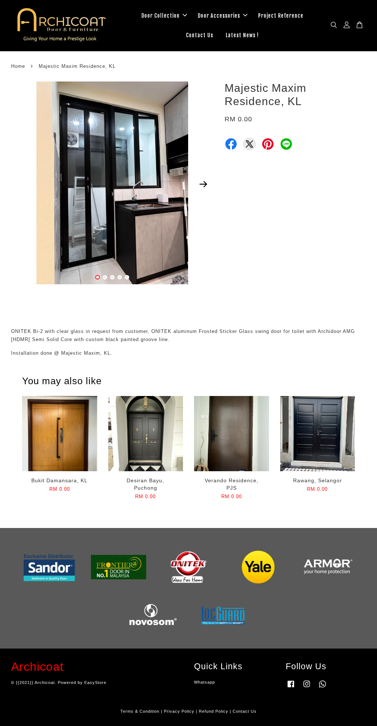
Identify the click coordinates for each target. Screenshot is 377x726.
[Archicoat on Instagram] (307, 687)
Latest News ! (242, 35)
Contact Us (199, 35)
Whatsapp (204, 682)
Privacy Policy (179, 711)
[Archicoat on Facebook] (291, 687)
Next (203, 184)
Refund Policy (213, 711)
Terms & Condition (139, 711)
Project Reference (280, 16)
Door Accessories (219, 16)
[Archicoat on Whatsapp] (322, 687)
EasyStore (95, 682)
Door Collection (160, 16)
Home (18, 66)
